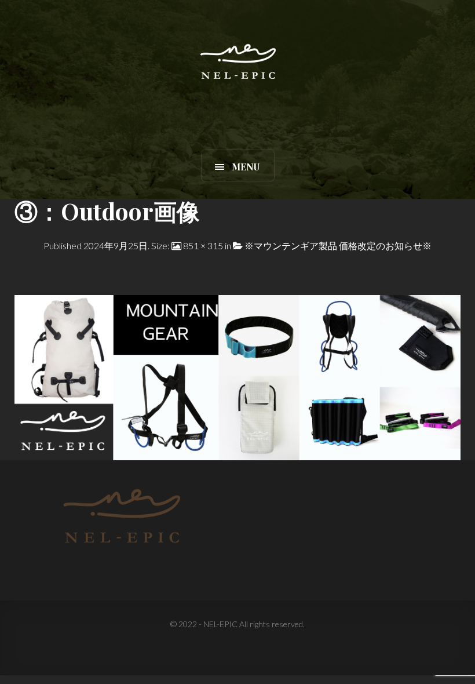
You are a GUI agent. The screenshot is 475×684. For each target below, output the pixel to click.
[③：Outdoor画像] (237, 375)
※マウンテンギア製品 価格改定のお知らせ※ (338, 245)
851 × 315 (203, 245)
